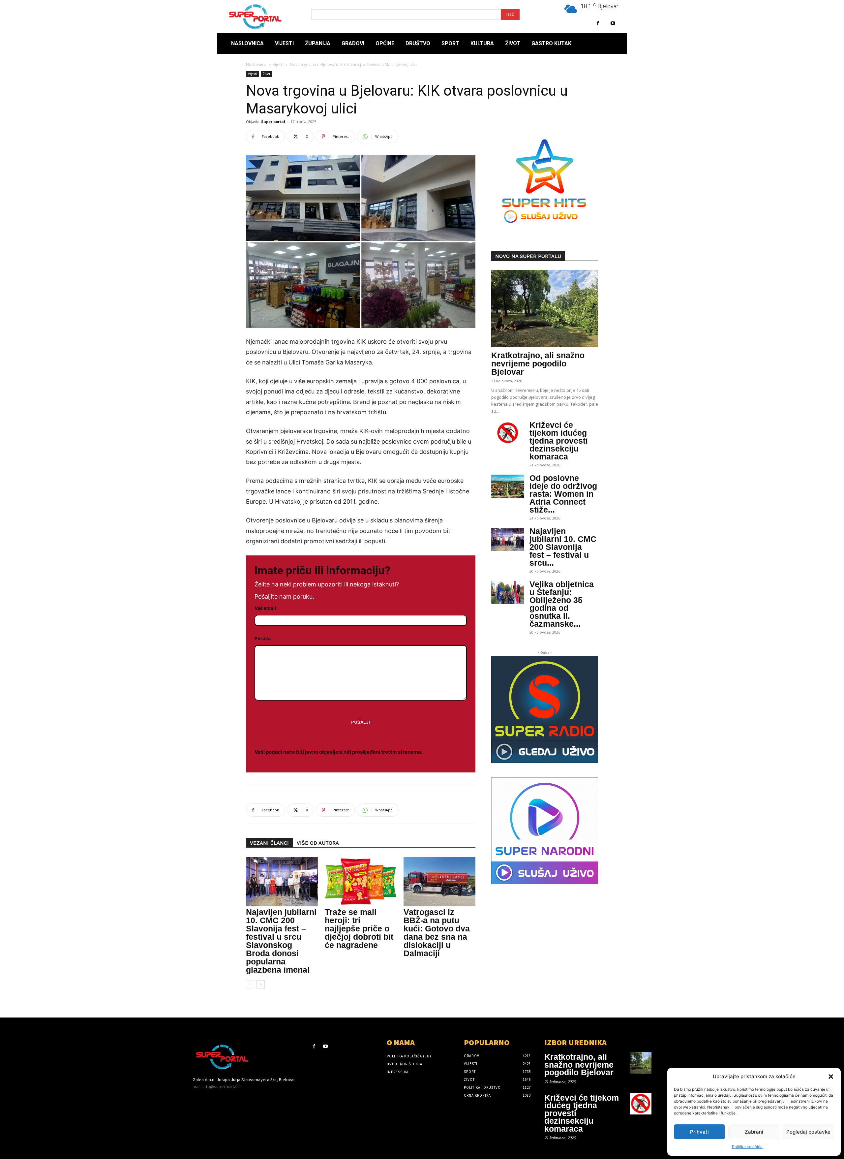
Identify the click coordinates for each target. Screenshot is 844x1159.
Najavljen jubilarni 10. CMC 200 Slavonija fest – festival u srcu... (562, 546)
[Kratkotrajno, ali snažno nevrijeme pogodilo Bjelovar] (544, 308)
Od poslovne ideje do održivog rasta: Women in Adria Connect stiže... (563, 493)
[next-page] (260, 984)
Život (266, 74)
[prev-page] (250, 984)
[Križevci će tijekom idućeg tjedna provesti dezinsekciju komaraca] (507, 433)
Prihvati (699, 1132)
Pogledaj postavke (808, 1132)
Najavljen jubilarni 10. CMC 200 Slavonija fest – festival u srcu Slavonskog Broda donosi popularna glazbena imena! (281, 940)
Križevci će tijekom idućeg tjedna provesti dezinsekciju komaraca (558, 440)
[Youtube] (612, 23)
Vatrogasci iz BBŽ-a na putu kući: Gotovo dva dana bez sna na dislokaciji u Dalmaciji (437, 932)
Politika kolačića (747, 1146)
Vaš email (265, 608)
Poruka (263, 638)
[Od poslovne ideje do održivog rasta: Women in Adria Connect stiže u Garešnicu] (507, 486)
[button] (831, 1076)
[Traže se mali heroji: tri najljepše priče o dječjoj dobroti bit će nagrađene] (361, 881)
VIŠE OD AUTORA (318, 843)
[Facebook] (598, 23)
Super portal (273, 121)
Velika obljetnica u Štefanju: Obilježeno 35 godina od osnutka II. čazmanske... (561, 604)
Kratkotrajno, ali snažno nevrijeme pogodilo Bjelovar (538, 363)
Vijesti (278, 64)
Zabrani (754, 1132)
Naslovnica (256, 64)
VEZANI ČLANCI (269, 843)
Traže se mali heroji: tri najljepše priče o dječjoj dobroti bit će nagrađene (359, 928)
